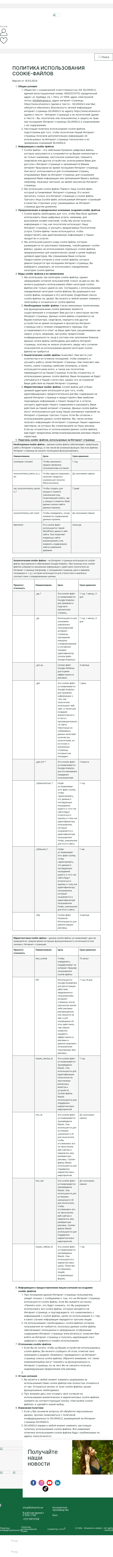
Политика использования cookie (29, 1529)
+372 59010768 (31, 1519)
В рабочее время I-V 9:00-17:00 (33, 1514)
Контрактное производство (61, 1508)
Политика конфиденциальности (11, 1529)
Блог (55, 1515)
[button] (56, 6)
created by (52, 1529)
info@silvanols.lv (42, 100)
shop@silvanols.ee (33, 1507)
